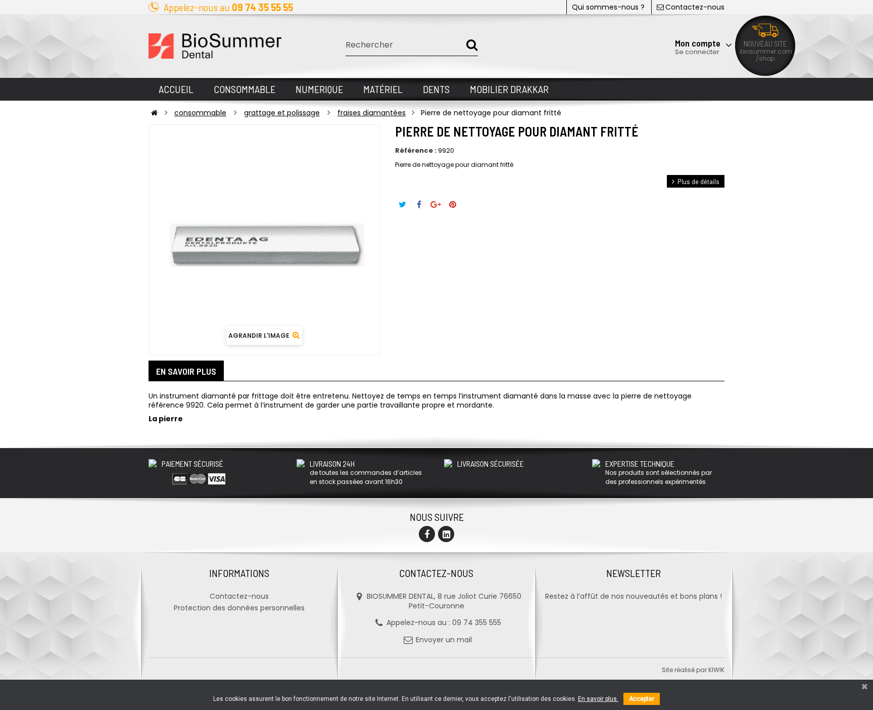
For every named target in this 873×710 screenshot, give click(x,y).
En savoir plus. (598, 698)
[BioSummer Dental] (215, 46)
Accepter (641, 698)
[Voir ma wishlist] (671, 18)
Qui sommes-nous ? (608, 7)
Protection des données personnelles (239, 608)
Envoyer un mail (444, 640)
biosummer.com (766, 51)
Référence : (416, 150)
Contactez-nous (694, 7)
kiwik (716, 669)
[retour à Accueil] (154, 113)
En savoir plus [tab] (186, 371)
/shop (765, 58)
